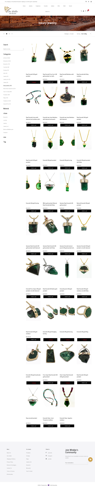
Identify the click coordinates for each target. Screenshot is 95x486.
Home (24, 6)
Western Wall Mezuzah (8, 129)
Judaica (52, 6)
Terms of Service (10, 471)
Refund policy (10, 474)
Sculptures (38, 6)
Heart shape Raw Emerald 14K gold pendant (66, 376)
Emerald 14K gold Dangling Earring (49, 333)
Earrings (6, 70)
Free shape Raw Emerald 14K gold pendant (50, 376)
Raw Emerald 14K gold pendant (31, 75)
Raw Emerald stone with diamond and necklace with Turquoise (33, 118)
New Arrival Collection (9, 88)
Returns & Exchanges (11, 465)
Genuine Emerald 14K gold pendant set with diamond (83, 247)
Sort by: (78, 34)
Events (70, 6)
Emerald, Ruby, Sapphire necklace (66, 419)
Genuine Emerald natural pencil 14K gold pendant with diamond (67, 247)
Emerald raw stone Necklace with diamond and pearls (50, 118)
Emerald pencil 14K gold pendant (66, 290)
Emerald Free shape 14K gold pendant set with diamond (33, 290)
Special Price (7, 104)
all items (6, 58)
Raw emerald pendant (31, 418)
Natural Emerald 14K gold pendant (83, 204)
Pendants (6, 95)
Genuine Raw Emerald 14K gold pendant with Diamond (33, 247)
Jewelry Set (6, 79)
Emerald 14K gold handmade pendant (33, 376)
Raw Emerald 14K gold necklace (31, 333)
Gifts (59, 6)
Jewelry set (5, 126)
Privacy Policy (10, 462)
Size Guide (9, 456)
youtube (49, 459)
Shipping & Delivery (11, 459)
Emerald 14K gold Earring (32, 203)
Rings (5, 98)
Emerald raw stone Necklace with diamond (67, 118)
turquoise (5, 132)
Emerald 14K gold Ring (82, 332)
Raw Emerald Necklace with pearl (67, 75)
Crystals (46, 6)
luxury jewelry (47, 20)
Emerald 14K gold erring (66, 160)
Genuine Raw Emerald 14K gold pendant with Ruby (49, 247)
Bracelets (6, 64)
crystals (5, 120)
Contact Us (9, 468)
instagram (50, 456)
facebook (50, 452)
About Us (47, 11)
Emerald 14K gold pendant (49, 160)
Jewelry (30, 6)
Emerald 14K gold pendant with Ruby (83, 161)
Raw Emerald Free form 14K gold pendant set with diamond (50, 75)
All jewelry (7, 61)
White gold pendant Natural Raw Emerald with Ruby (50, 204)
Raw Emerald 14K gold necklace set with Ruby (82, 290)
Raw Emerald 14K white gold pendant (50, 290)
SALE (64, 6)
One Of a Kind (7, 91)
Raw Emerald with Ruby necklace (83, 75)
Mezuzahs (28, 468)
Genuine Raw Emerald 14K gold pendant (66, 204)
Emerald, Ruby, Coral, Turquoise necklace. (48, 419)
